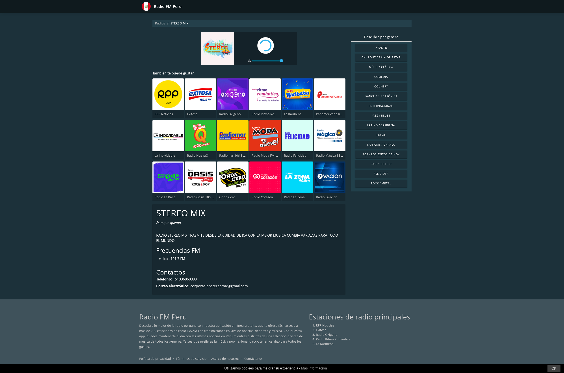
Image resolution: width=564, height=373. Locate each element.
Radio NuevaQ (197, 155)
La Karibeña (293, 114)
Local (381, 135)
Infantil (381, 48)
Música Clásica (381, 67)
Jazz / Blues (381, 115)
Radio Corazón (262, 197)
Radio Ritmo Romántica (269, 114)
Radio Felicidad (295, 155)
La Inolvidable (165, 155)
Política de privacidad (155, 358)
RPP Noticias (164, 114)
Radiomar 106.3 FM (233, 155)
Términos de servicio (191, 358)
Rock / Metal (381, 183)
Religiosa (381, 174)
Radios (160, 23)
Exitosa (192, 114)
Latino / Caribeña (381, 125)
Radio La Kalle (165, 197)
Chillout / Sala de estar (381, 57)
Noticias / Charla (381, 145)
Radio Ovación (326, 197)
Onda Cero (227, 197)
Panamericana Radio (331, 114)
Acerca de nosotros (225, 358)
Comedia (381, 77)
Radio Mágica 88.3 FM (332, 155)
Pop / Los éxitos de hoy (381, 154)
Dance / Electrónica (381, 96)
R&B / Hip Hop (381, 164)
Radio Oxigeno (230, 114)
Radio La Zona (294, 197)
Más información (314, 368)
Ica (165, 258)
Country (381, 86)
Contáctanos (253, 358)
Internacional (381, 106)
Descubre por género (381, 37)
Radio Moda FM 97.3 (267, 155)
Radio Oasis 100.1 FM (203, 197)
